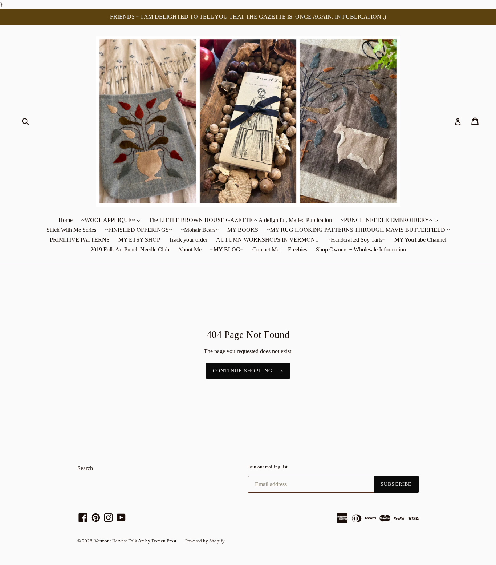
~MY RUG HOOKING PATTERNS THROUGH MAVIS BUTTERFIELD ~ (358, 230)
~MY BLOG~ (227, 249)
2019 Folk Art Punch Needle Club (129, 249)
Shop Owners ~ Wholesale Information (361, 249)
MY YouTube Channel (420, 240)
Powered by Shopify (205, 541)
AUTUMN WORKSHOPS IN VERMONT (267, 240)
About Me (190, 249)
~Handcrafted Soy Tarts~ (357, 240)
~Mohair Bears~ (200, 230)
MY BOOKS (242, 230)
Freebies (297, 249)
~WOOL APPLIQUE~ (112, 220)
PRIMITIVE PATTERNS (80, 240)
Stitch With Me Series (71, 230)
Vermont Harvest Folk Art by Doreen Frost (135, 541)
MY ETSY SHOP (139, 240)
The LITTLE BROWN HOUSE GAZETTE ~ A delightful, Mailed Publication (240, 220)
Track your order (188, 240)
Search (85, 468)
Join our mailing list (268, 466)
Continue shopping (242, 371)
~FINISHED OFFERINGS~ (138, 230)
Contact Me (265, 249)
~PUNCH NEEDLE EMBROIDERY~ (391, 220)
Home (65, 220)
